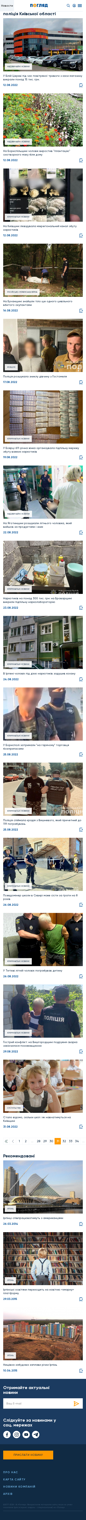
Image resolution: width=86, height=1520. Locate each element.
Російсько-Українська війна (22, 292)
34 (77, 1141)
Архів (8, 1494)
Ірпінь (10, 1209)
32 (64, 1141)
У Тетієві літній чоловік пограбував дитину (32, 970)
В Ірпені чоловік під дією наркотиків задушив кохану (39, 673)
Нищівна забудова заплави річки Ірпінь (30, 1364)
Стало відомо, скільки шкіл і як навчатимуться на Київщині (37, 1119)
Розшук (11, 367)
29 (45, 1141)
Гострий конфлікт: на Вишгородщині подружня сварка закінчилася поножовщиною (40, 1043)
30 (51, 1141)
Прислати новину (28, 1454)
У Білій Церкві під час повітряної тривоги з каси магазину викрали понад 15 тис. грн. (42, 77)
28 (38, 1141)
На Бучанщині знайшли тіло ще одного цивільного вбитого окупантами (37, 303)
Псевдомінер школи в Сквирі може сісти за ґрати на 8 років (40, 897)
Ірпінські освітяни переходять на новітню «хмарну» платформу (38, 1291)
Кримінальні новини (18, 217)
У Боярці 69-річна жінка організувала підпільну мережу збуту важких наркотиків (41, 449)
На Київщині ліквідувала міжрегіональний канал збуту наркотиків (40, 227)
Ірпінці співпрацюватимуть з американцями (33, 1218)
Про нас (10, 1472)
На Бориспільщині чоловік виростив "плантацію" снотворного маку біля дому (36, 152)
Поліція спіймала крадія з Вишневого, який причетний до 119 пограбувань (42, 822)
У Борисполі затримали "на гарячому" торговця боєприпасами (36, 746)
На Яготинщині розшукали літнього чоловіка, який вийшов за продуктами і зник (37, 525)
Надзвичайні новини (18, 66)
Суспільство (14, 1108)
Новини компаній (19, 1486)
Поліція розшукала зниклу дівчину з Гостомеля (35, 376)
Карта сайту (14, 1479)
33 (70, 1141)
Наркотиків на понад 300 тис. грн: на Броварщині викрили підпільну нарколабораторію (37, 600)
